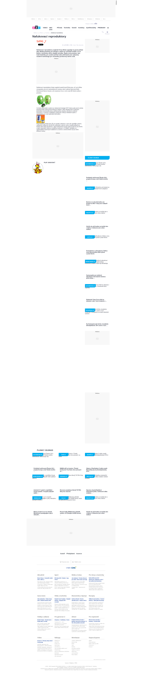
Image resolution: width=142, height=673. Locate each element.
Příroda (59, 28)
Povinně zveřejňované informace (90, 669)
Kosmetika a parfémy (76, 648)
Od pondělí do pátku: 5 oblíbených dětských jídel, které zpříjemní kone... (96, 589)
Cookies (99, 668)
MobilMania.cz (81, 18)
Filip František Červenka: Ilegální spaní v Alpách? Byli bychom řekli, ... (45, 627)
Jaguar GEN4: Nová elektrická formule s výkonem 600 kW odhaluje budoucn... (97, 627)
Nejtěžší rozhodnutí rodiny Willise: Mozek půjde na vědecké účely (78, 582)
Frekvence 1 (91, 645)
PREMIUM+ (102, 28)
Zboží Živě (57, 642)
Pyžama (73, 646)
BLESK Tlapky (40, 619)
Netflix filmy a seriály (42, 621)
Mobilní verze (77, 562)
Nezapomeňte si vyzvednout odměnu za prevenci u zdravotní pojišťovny (79, 631)
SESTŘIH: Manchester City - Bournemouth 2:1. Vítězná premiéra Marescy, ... (44, 645)
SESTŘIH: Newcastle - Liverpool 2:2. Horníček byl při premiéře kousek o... (44, 648)
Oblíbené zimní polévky (94, 599)
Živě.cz (73, 18)
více (104, 18)
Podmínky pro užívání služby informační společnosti (69, 668)
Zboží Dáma (57, 645)
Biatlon (64, 578)
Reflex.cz (67, 18)
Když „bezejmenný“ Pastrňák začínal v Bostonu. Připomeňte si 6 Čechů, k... (62, 585)
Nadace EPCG (83, 600)
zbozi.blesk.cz (57, 646)
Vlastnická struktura (58, 669)
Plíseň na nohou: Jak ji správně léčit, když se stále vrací (79, 628)
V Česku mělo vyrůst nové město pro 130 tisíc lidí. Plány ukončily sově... (44, 588)
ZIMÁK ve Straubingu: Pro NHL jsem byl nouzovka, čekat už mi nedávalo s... (45, 650)
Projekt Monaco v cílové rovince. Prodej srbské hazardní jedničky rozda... (78, 603)
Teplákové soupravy (76, 649)
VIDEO (45, 28)
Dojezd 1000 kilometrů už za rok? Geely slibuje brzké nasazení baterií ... (45, 609)
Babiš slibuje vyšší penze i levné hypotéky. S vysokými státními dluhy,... (79, 606)
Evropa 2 (90, 646)
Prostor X (39, 640)
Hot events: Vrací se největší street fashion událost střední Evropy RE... (62, 627)
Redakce (72, 663)
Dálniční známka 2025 (46, 600)
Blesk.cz (33, 18)
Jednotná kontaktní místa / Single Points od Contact (73, 669)
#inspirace (57, 619)
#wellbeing (63, 619)
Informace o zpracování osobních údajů (89, 668)
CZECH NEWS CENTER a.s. (61, 666)
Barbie (73, 643)
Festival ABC (97, 621)
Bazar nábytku (74, 654)
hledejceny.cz (57, 640)
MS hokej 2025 (58, 578)
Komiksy (81, 28)
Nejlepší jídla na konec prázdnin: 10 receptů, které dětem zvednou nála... (96, 606)
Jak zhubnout (75, 578)
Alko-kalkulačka (41, 599)
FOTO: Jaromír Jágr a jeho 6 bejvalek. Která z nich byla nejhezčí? (62, 588)
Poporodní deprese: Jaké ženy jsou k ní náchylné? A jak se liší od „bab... (79, 626)
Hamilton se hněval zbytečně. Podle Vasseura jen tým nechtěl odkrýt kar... (44, 606)
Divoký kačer (48, 619)
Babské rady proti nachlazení (79, 621)
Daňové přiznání (75, 599)
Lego (73, 645)
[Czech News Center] (73, 568)
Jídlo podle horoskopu (99, 600)
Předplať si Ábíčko (90, 23)
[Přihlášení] (107, 32)
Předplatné (70, 553)
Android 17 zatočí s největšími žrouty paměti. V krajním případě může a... (62, 607)
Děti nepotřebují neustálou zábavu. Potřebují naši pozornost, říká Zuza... (96, 586)
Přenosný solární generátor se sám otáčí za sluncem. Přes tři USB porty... (62, 605)
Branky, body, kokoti (48, 640)
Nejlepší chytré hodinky (60, 599)
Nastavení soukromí (49, 669)
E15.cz (39, 18)
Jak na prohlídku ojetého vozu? (61, 648)
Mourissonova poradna (94, 619)
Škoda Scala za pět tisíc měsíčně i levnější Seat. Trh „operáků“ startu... (79, 609)
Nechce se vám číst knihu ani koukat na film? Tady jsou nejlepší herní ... (96, 629)
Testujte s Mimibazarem (76, 640)
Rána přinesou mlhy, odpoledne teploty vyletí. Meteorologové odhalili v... (45, 582)
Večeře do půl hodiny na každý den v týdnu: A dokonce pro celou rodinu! (96, 603)
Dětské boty (74, 651)
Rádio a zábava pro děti (93, 643)
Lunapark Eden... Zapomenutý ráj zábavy (78, 588)
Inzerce (79, 553)
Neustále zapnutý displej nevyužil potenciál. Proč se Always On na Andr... (62, 610)
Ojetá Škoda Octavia (59, 654)
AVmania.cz (89, 18)
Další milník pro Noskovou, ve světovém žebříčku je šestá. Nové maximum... (61, 582)
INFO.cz (42, 579)
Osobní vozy (57, 643)
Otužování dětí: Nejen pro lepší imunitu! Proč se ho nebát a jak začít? (97, 584)
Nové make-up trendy (82, 579)
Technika (67, 28)
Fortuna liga (40, 642)
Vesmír (74, 28)
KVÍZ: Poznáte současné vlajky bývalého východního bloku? (43, 624)
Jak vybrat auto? (58, 656)
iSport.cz (52, 18)
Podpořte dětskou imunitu (78, 619)
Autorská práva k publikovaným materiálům (49, 668)
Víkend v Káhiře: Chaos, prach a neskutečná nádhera (43, 629)
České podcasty (92, 642)
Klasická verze (65, 562)
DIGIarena (97, 18)
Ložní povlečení (75, 653)
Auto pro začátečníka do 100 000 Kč (62, 651)
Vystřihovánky (91, 28)
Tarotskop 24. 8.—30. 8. (59, 622)
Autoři (62, 553)
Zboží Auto (57, 653)
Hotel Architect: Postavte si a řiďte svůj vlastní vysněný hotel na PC (96, 624)
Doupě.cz (59, 18)
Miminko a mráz (99, 579)
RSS (76, 663)
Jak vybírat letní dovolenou (95, 581)
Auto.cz (45, 18)
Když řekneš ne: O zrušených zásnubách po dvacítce (61, 624)
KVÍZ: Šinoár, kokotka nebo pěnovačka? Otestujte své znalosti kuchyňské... (96, 609)
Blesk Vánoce (40, 578)
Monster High (74, 642)
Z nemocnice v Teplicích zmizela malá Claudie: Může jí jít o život (45, 585)
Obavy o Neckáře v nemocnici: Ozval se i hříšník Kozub (79, 585)
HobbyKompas (57, 649)
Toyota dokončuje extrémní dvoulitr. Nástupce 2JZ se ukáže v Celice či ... (44, 603)
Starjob (90, 640)
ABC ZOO (50, 28)
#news (67, 619)
